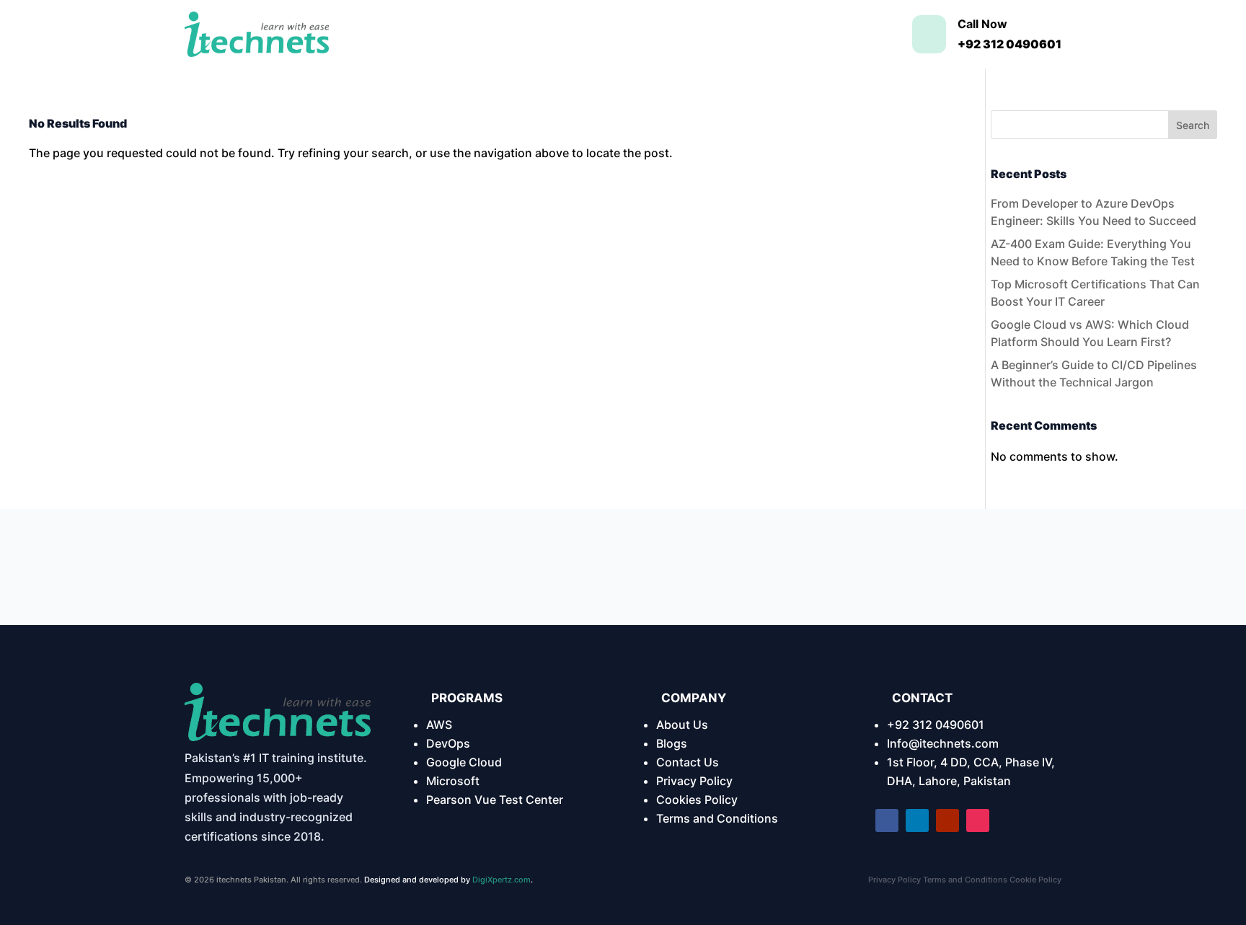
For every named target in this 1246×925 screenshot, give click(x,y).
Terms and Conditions (717, 818)
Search (1192, 125)
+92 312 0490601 (935, 724)
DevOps (448, 743)
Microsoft (453, 781)
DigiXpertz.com (501, 880)
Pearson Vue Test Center (494, 799)
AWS (439, 724)
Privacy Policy (694, 781)
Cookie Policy (1035, 880)
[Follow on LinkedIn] (917, 820)
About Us (682, 724)
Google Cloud (464, 762)
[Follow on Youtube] (947, 820)
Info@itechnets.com (943, 743)
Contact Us (687, 762)
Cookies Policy (697, 799)
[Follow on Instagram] (977, 820)
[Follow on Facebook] (886, 820)
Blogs (671, 743)
